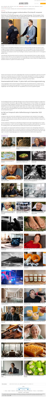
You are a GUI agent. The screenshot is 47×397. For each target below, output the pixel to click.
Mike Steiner (20, 392)
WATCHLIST (44, 0)
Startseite (8, 8)
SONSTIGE (41, 6)
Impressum (13, 390)
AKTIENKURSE (5, 6)
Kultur (16, 8)
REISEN (9, 7)
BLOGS (35, 0)
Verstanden (8, 395)
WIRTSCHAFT (11, 6)
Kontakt (9, 390)
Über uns (34, 390)
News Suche (42, 3)
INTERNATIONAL (37, 6)
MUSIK (7, 7)
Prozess (4, 10)
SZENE (11, 7)
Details (5, 395)
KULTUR (5, 7)
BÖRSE (8, 6)
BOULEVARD (2, 7)
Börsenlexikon (4, 384)
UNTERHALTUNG (21, 6)
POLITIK (15, 6)
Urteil (2, 10)
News (6, 390)
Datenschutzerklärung (19, 390)
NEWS (2, 6)
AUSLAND (30, 6)
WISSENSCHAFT (26, 6)
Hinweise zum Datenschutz (28, 390)
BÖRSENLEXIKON (38, 0)
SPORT (17, 6)
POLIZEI (33, 6)
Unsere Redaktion (40, 390)
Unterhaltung (12, 8)
